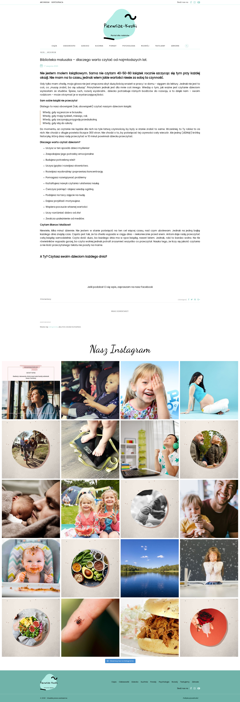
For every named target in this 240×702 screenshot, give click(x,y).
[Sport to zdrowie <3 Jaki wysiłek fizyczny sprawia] (31, 449)
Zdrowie (175, 46)
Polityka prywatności (190, 698)
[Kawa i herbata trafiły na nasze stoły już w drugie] (31, 390)
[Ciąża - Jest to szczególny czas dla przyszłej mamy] (209, 390)
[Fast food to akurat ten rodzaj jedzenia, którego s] (150, 628)
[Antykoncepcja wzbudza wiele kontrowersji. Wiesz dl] (209, 628)
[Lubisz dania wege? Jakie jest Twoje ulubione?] (31, 628)
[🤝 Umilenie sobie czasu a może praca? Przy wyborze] (150, 449)
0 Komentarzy (45, 299)
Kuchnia (99, 46)
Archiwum (44, 2)
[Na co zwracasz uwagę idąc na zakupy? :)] (90, 568)
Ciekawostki (69, 46)
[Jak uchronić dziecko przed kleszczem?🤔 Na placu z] (90, 628)
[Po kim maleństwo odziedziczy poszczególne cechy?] (31, 509)
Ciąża (54, 46)
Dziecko (85, 46)
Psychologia (128, 46)
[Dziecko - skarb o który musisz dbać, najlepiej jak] (150, 509)
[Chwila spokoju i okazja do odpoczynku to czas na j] (150, 568)
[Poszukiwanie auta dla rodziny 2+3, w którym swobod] (90, 390)
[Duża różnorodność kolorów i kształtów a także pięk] (150, 390)
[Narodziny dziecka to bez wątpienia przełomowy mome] (31, 568)
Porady (112, 46)
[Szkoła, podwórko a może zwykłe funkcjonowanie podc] (209, 568)
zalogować (53, 327)
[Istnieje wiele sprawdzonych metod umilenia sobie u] (209, 509)
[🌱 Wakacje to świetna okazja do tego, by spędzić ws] (90, 509)
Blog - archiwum (48, 52)
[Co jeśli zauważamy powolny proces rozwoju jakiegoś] (90, 449)
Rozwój (145, 46)
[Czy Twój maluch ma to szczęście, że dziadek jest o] (209, 449)
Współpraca (57, 2)
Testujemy (160, 46)
